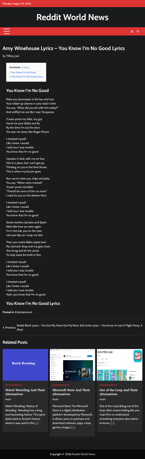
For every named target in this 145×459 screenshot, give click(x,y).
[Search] (138, 31)
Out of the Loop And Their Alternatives (119, 392)
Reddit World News (72, 17)
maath (8, 399)
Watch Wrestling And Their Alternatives (25, 392)
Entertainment (23, 312)
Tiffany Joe (12, 56)
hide (26, 67)
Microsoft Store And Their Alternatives (71, 392)
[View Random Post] (131, 31)
